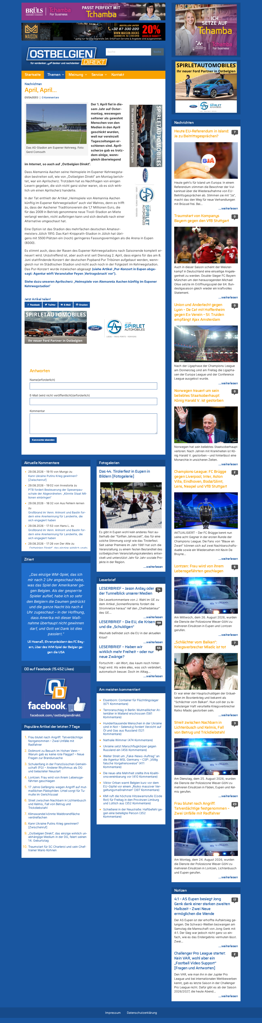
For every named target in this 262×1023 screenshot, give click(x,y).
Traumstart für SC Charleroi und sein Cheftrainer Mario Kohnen (57, 848)
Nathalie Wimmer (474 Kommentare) (128, 740)
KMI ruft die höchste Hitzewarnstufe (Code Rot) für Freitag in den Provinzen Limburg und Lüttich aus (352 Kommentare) (132, 799)
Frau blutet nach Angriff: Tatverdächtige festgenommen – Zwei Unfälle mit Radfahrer (55, 740)
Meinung (76, 75)
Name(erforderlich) (42, 379)
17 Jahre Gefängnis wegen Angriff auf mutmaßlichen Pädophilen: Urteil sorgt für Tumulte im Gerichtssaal (57, 790)
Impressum (113, 1012)
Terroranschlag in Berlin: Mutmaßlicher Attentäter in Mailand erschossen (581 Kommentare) (131, 713)
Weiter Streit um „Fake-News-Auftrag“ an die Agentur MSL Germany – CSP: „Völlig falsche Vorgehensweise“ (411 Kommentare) (131, 761)
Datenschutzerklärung (142, 1012)
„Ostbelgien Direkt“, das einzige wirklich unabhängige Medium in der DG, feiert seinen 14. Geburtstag (57, 837)
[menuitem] (32, 75)
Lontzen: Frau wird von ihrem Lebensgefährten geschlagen (56, 779)
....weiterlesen (153, 566)
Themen (54, 75)
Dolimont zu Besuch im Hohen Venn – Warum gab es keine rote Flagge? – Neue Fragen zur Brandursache (56, 754)
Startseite (33, 75)
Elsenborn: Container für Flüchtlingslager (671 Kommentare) (130, 702)
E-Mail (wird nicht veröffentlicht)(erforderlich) (60, 395)
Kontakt (117, 75)
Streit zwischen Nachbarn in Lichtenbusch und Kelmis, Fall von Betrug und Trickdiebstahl (57, 804)
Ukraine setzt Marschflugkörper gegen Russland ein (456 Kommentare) (129, 748)
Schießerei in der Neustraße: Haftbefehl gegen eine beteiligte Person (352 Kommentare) (133, 813)
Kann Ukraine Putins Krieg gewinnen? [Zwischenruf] (52, 477)
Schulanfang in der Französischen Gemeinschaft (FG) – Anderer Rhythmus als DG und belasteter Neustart (57, 767)
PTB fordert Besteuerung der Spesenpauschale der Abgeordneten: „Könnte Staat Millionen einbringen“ (57, 493)
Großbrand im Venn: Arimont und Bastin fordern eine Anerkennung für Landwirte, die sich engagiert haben (57, 516)
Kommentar (37, 411)
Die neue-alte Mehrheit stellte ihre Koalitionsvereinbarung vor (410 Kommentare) (131, 774)
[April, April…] (56, 124)
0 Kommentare (50, 97)
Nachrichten (33, 84)
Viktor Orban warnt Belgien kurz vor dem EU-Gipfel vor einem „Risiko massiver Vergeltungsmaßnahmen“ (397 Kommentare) (132, 786)
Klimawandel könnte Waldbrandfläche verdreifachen (54, 815)
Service (97, 75)
